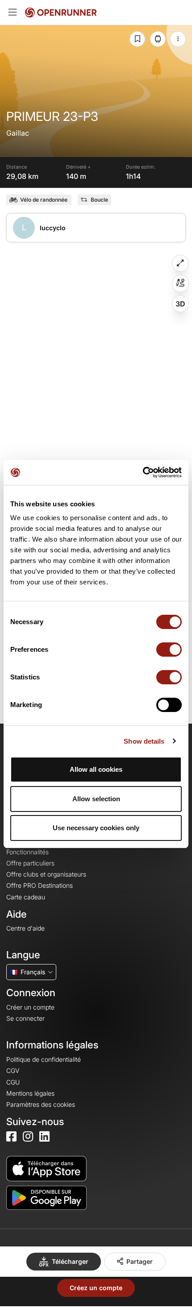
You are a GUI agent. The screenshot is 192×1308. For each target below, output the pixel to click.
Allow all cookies (96, 769)
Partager (139, 1261)
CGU (13, 1082)
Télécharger (70, 1261)
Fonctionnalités (27, 852)
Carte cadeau (25, 897)
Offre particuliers (30, 863)
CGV (12, 1070)
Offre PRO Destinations (39, 885)
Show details (144, 741)
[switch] (169, 649)
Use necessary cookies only (96, 828)
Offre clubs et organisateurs (46, 874)
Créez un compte (96, 1287)
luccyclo (53, 228)
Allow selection (96, 799)
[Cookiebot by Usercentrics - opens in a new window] (143, 472)
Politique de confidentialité (43, 1059)
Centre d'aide (25, 928)
